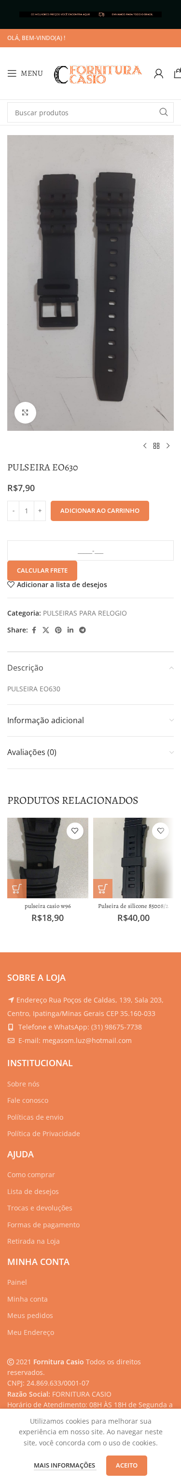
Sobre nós (23, 1083)
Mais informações (65, 1465)
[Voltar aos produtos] (156, 446)
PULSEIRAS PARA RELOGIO (85, 613)
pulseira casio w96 (48, 906)
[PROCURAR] (163, 112)
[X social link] (46, 630)
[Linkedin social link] (70, 630)
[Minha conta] (158, 73)
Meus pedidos (30, 1315)
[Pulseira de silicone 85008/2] (133, 858)
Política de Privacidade (43, 1133)
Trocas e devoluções (39, 1207)
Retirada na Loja (33, 1241)
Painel (17, 1282)
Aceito (127, 1465)
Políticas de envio (35, 1117)
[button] (17, 888)
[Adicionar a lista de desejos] (75, 831)
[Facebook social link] (34, 630)
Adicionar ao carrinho (99, 510)
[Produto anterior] (145, 446)
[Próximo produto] (168, 446)
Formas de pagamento (43, 1224)
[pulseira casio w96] (47, 858)
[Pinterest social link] (58, 630)
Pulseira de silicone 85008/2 (133, 906)
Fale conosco (27, 1100)
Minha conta (27, 1299)
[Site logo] (98, 72)
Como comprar (31, 1174)
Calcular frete (42, 570)
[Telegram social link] (82, 630)
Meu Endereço (30, 1332)
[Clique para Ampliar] (25, 413)
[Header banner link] (90, 14)
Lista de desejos (33, 1191)
